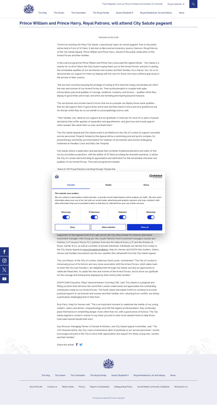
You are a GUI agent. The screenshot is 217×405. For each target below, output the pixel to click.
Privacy (82, 387)
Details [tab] (108, 185)
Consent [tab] (71, 185)
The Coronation (78, 13)
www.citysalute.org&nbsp (95, 249)
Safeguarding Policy (123, 387)
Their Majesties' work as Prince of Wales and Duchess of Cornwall (132, 4)
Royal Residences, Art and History (156, 13)
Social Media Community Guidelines (153, 387)
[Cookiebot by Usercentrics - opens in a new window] (151, 176)
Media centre (68, 387)
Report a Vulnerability (99, 387)
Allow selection (108, 227)
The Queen (59, 13)
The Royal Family (101, 13)
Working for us (180, 387)
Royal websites (175, 4)
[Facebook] (76, 345)
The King (42, 13)
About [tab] (146, 185)
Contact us (52, 387)
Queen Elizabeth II (124, 13)
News (181, 13)
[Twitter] (81, 345)
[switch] (94, 217)
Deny (72, 227)
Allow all (144, 227)
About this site (36, 387)
